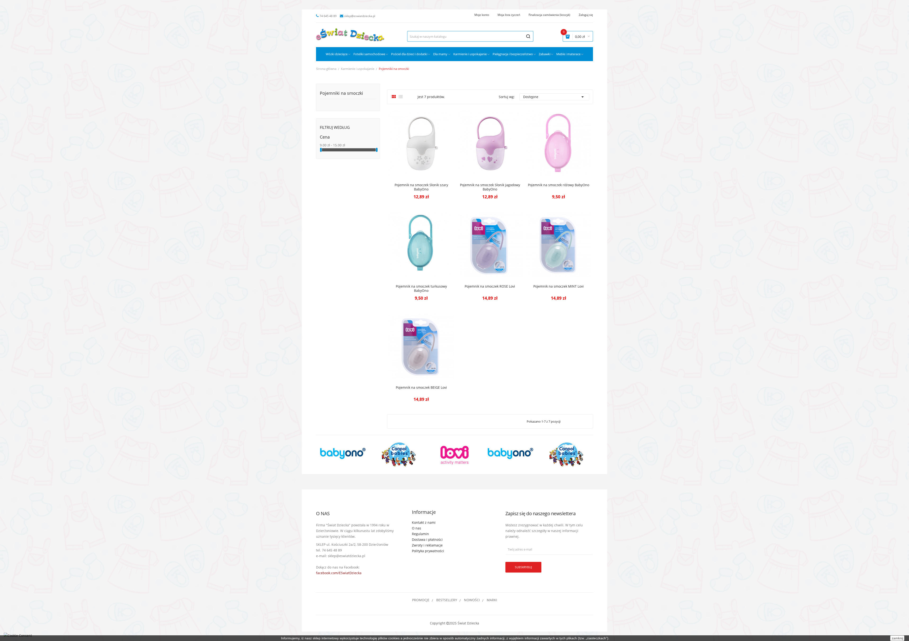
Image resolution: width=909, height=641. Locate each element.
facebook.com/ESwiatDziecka (338, 573)
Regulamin (420, 534)
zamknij (897, 638)
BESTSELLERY (446, 600)
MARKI (492, 600)
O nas (416, 528)
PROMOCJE (420, 600)
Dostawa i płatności (427, 539)
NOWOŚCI (472, 600)
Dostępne (554, 97)
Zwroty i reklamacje (427, 545)
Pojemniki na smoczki (341, 93)
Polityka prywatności (428, 551)
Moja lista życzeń (509, 15)
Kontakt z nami (424, 522)
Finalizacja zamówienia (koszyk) (549, 15)
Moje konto (481, 15)
